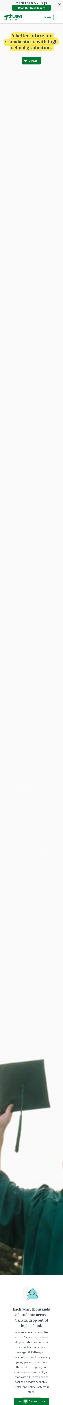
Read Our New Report (31, 8)
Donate (47, 17)
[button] (31, 5)
